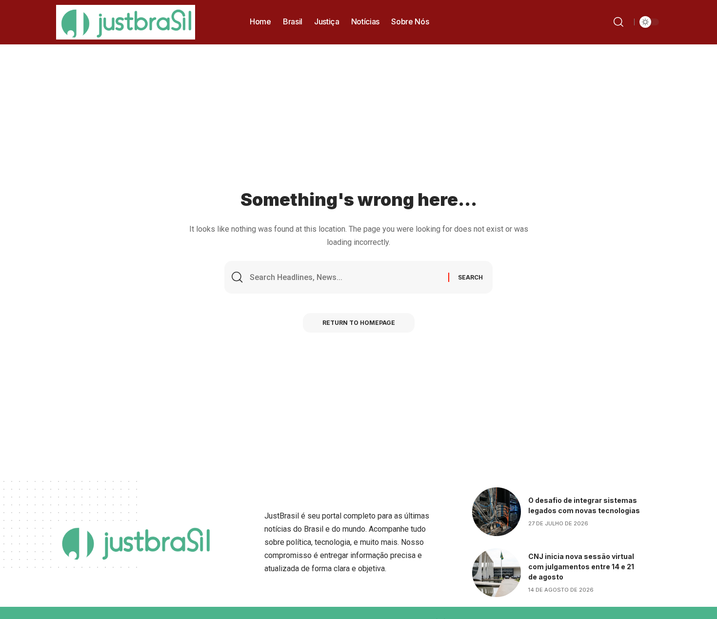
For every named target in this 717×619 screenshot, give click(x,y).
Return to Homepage (358, 322)
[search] (620, 22)
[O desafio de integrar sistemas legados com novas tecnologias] (496, 511)
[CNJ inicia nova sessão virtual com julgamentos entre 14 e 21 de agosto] (496, 572)
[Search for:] (345, 277)
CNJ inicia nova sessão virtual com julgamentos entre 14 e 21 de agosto (581, 566)
